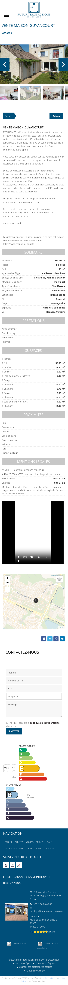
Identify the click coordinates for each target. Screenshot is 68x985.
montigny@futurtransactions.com (46, 911)
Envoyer (14, 731)
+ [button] (7, 578)
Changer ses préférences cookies (35, 966)
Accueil (34, 9)
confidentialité (47, 978)
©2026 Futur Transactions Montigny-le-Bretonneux (34, 959)
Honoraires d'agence (45, 963)
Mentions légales (23, 963)
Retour (56, 115)
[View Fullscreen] (7, 589)
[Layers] (59, 579)
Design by (35, 970)
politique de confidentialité (44, 722)
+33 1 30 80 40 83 (43, 904)
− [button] (7, 583)
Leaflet (61, 627)
